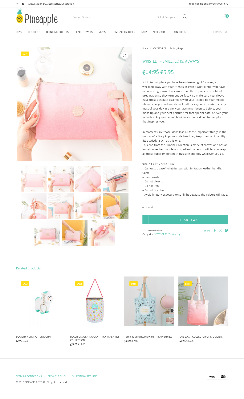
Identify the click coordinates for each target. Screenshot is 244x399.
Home (145, 48)
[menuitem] (19, 32)
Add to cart (190, 219)
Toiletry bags (176, 48)
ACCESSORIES (159, 48)
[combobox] (167, 17)
